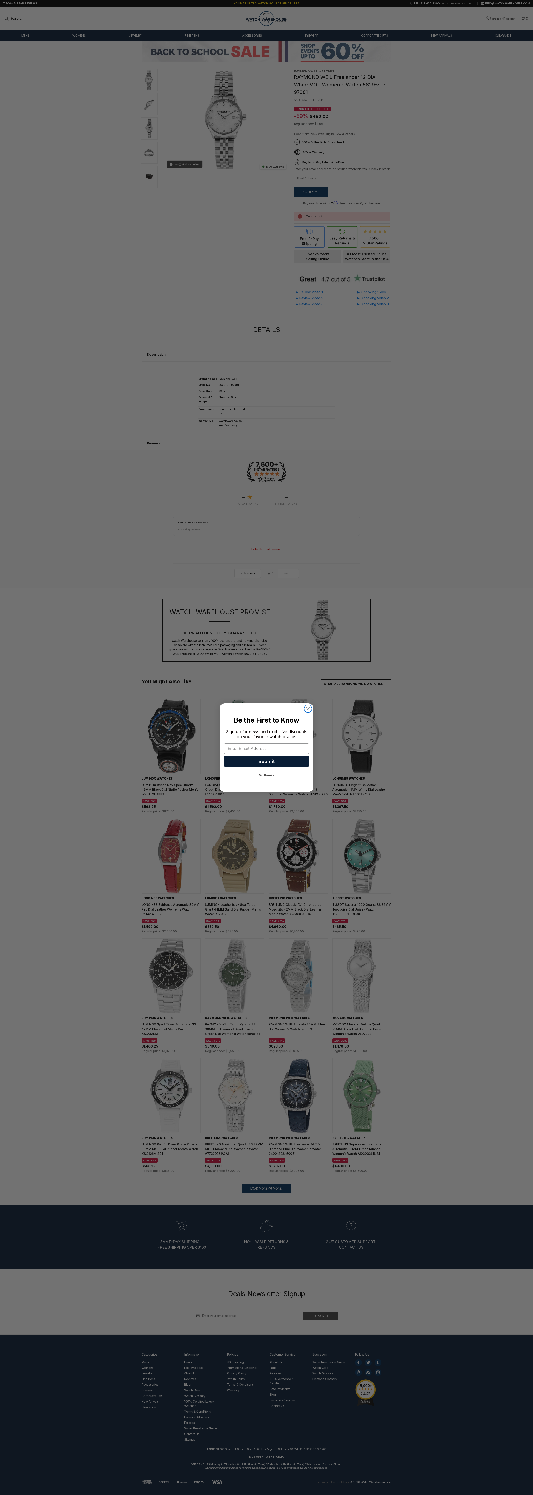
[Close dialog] (308, 708)
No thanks (266, 775)
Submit (266, 761)
